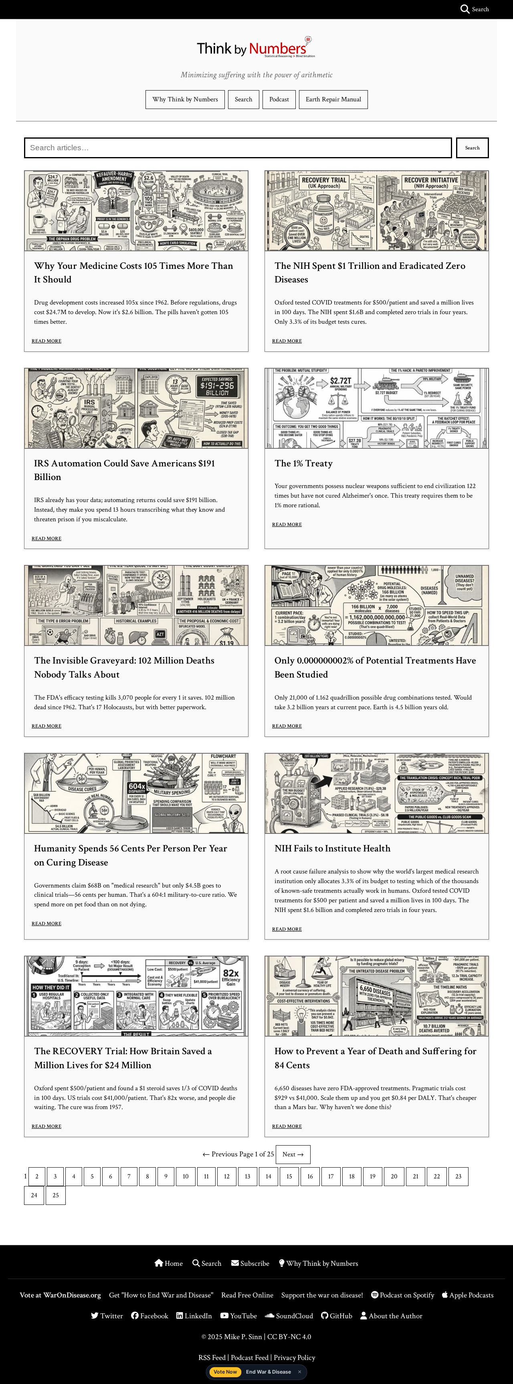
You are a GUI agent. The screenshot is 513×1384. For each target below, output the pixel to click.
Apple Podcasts (471, 1295)
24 (34, 1195)
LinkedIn (197, 1316)
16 (310, 1176)
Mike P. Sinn (243, 1337)
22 (437, 1176)
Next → (293, 1154)
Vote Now (225, 1372)
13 (247, 1176)
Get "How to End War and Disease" (161, 1295)
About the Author (394, 1316)
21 (415, 1176)
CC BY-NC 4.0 (289, 1337)
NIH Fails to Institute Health (333, 848)
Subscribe (255, 1264)
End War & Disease (268, 1372)
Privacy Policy (294, 1358)
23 (458, 1176)
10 (186, 1176)
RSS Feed (212, 1358)
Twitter (111, 1316)
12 (227, 1176)
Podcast (279, 99)
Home (173, 1264)
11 (206, 1176)
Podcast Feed (250, 1358)
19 (373, 1176)
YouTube (242, 1316)
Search (243, 99)
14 (268, 1176)
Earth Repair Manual (333, 99)
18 (352, 1176)
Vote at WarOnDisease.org (60, 1295)
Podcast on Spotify (407, 1295)
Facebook (153, 1316)
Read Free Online (247, 1295)
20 (394, 1176)
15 (289, 1176)
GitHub (340, 1316)
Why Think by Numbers (185, 99)
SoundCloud (294, 1316)
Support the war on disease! (322, 1295)
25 (56, 1195)
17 (331, 1176)
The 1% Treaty (304, 463)
